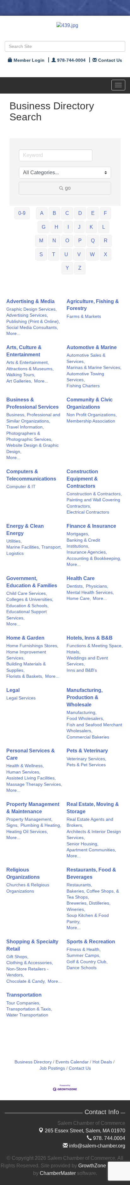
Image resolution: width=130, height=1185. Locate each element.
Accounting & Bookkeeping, (94, 558)
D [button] (80, 213)
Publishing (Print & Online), (33, 321)
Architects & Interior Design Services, (94, 834)
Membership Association (91, 421)
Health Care (81, 578)
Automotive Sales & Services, (86, 358)
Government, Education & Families (31, 582)
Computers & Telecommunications (31, 475)
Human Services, (23, 772)
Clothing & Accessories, (29, 962)
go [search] (68, 188)
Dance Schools (82, 967)
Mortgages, (78, 534)
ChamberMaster (58, 1173)
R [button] (106, 240)
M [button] (41, 240)
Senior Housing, (82, 844)
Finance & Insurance (91, 526)
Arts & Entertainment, (27, 362)
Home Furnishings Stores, (32, 645)
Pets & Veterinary (87, 750)
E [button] (93, 213)
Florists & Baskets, (24, 676)
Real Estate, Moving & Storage (93, 808)
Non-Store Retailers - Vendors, (27, 972)
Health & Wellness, (25, 765)
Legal (13, 690)
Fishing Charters (83, 385)
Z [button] (79, 268)
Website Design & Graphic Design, (32, 448)
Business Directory (33, 1062)
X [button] (105, 254)
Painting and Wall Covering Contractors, (93, 503)
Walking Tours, (20, 374)
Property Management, (29, 819)
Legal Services (21, 698)
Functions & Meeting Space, (95, 645)
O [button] (67, 240)
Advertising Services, (27, 315)
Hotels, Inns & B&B (90, 638)
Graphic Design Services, (31, 309)
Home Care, (79, 598)
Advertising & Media (30, 301)
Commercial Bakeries (88, 737)
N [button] (54, 240)
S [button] (41, 254)
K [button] (91, 227)
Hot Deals (102, 1062)
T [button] (53, 254)
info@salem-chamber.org (96, 1145)
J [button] (79, 227)
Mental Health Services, (90, 592)
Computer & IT (21, 486)
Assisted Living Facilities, (31, 778)
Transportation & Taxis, (29, 1009)
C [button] (67, 213)
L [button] (103, 227)
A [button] (42, 213)
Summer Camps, (83, 955)
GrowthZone (92, 1165)
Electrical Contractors (88, 512)
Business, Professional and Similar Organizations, (33, 417)
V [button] (79, 254)
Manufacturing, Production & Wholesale (85, 697)
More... (13, 333)
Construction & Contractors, (94, 494)
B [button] (54, 213)
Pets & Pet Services (86, 764)
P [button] (80, 240)
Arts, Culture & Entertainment (24, 351)
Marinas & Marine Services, (94, 367)
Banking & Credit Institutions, (83, 543)
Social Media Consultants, (32, 327)
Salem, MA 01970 (85, 1130)
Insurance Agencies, (87, 552)
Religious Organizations (23, 873)
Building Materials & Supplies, (26, 667)
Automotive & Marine (92, 347)
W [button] (92, 254)
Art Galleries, (19, 381)
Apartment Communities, (91, 850)
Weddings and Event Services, (87, 661)
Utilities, (14, 541)
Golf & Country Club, (87, 961)
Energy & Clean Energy (25, 529)
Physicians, (97, 586)
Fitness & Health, (84, 949)
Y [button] (67, 268)
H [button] (56, 227)
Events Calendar (72, 1062)
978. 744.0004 (108, 1138)
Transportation (24, 995)
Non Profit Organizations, (92, 414)
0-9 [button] (22, 213)
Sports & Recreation (91, 941)
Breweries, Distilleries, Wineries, (88, 906)
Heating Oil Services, (27, 831)
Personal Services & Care (30, 754)
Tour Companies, (23, 1003)
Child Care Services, (26, 593)
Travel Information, (25, 427)
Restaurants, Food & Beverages (91, 873)
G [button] (43, 227)
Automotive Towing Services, (85, 376)
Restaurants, (79, 885)
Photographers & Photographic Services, (29, 436)
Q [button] (93, 240)
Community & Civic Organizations (90, 403)
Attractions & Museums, (30, 368)
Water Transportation (27, 1015)
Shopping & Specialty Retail (32, 945)
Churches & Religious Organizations (27, 888)
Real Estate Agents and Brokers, (90, 822)
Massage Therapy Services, (34, 784)
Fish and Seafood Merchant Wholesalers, (94, 727)
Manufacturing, (82, 712)
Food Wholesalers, (85, 718)
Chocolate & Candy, (26, 981)
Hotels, (73, 652)
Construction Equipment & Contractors (82, 479)
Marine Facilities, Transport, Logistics (34, 550)
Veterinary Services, (86, 758)
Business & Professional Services (32, 403)
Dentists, (75, 586)
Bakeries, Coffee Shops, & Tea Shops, (93, 894)
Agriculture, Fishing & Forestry (93, 305)
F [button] (105, 213)
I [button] (68, 227)
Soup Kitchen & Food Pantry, (88, 918)
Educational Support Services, (26, 614)
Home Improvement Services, (26, 655)
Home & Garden (25, 638)
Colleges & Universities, (29, 599)
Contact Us (80, 1068)
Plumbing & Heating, (41, 825)
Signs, (12, 825)
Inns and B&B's (82, 670)
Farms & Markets (84, 316)
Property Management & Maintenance (32, 808)
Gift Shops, (17, 956)
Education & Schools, (27, 605)
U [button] (66, 254)
